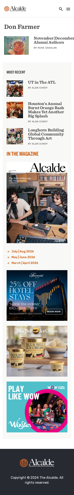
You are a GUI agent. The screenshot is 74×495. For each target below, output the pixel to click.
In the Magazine (23, 153)
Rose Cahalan (47, 47)
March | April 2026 (25, 263)
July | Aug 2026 (23, 251)
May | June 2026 (23, 257)
